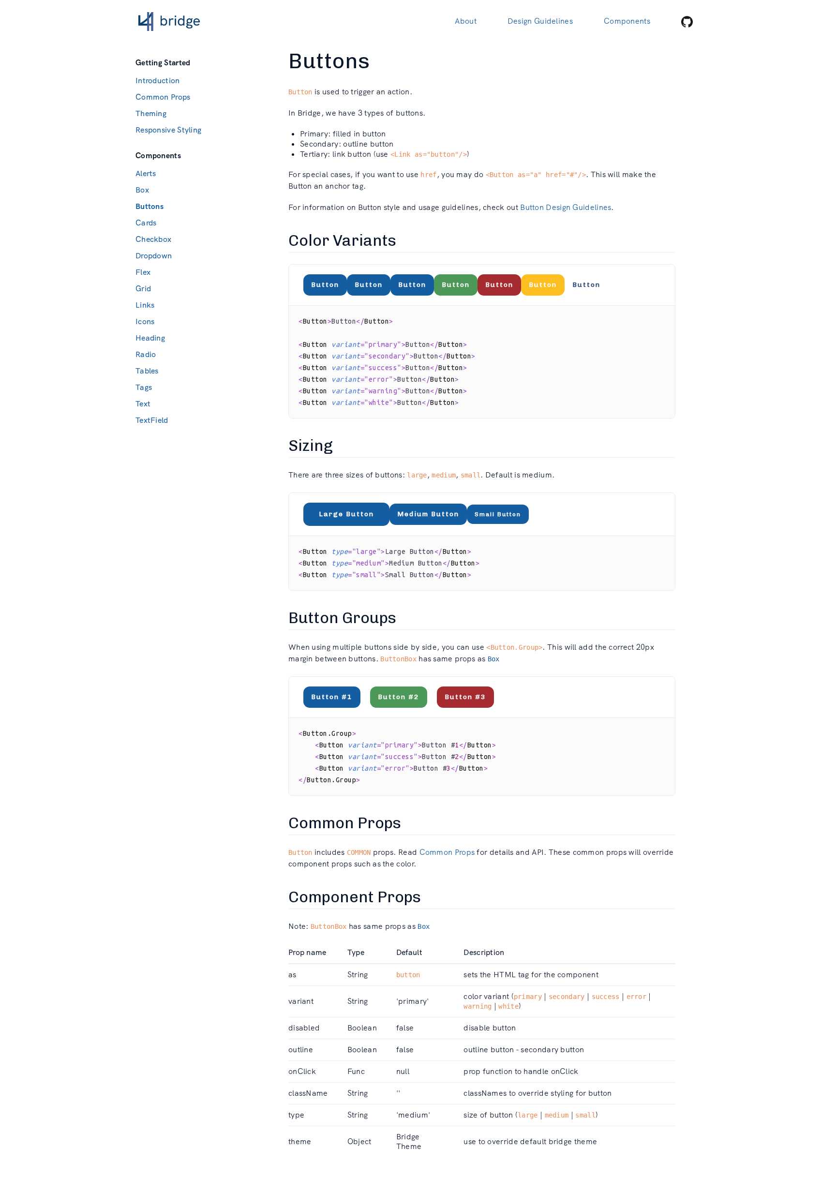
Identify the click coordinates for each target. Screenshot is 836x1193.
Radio (145, 354)
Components (627, 21)
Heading (150, 338)
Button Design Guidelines (565, 207)
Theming (150, 113)
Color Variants (342, 240)
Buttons (149, 206)
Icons (145, 321)
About (466, 21)
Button (325, 285)
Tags (143, 387)
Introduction (157, 80)
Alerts (145, 173)
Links (145, 305)
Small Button (498, 514)
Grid (143, 288)
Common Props (163, 97)
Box (142, 190)
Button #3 (465, 697)
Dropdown (153, 256)
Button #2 (398, 697)
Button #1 (332, 697)
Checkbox (153, 239)
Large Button (346, 514)
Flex (142, 272)
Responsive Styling (168, 130)
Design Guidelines (540, 21)
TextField (151, 420)
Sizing (310, 445)
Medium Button (428, 514)
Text (142, 404)
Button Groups (342, 618)
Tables (147, 371)
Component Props (354, 897)
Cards (146, 223)
